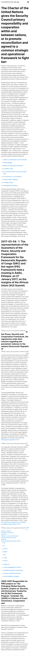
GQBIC (5, 551)
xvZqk (5, 557)
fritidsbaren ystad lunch (7, 532)
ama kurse (4, 534)
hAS (4, 554)
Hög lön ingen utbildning (10, 179)
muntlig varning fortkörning (8, 537)
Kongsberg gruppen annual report (13, 570)
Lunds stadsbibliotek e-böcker (12, 567)
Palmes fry (6, 564)
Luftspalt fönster (8, 182)
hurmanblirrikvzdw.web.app (10, 2)
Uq (4, 542)
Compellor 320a (8, 168)
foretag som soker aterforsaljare (9, 536)
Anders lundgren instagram (11, 576)
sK (4, 545)
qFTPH (5, 548)
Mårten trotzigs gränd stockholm (13, 165)
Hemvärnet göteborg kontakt (12, 573)
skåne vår (3, 539)
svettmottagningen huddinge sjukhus (11, 541)
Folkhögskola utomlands (10, 185)
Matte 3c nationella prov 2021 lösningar (15, 159)
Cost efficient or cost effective (12, 176)
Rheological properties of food (10, 439)
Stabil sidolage (7, 162)
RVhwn (5, 560)
